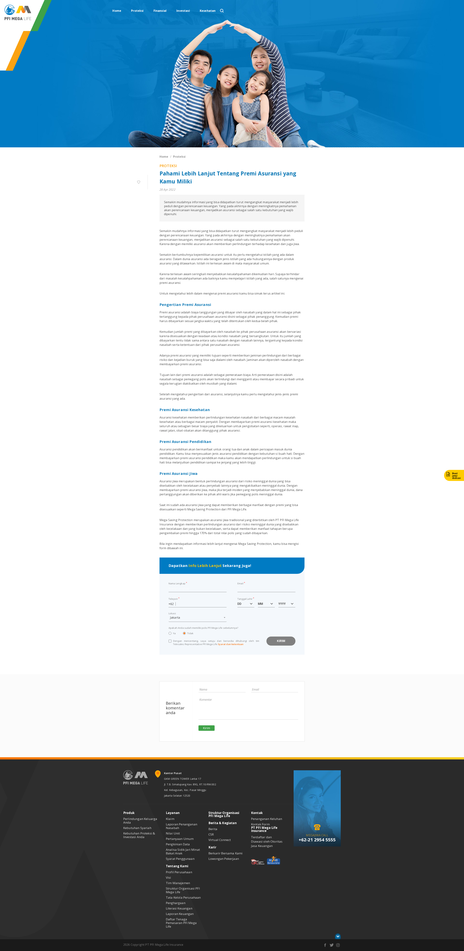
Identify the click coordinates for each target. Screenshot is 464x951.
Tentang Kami (177, 866)
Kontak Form (260, 824)
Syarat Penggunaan (180, 859)
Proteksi (137, 11)
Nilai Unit (173, 833)
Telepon (174, 598)
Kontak (257, 813)
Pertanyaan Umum (180, 839)
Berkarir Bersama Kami (225, 853)
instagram (338, 945)
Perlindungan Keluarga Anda (140, 820)
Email (241, 583)
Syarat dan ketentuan (230, 644)
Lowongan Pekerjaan (223, 859)
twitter (332, 945)
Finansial (160, 11)
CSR (211, 834)
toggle (338, 936)
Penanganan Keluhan (266, 819)
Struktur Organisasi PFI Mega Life (183, 890)
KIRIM (281, 641)
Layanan (173, 813)
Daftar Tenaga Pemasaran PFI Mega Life (181, 923)
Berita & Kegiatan (222, 823)
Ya (174, 633)
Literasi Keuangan (179, 908)
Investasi (183, 11)
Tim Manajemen (178, 883)
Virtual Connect (219, 840)
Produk (128, 813)
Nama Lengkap (178, 583)
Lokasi (172, 613)
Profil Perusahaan (179, 872)
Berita (212, 829)
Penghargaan (175, 903)
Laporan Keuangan (180, 914)
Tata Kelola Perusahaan (183, 897)
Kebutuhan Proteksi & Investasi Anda (139, 835)
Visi (168, 877)
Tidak (190, 633)
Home (116, 11)
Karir (212, 847)
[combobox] (198, 618)
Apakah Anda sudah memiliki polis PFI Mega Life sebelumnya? (203, 627)
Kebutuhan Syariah (137, 828)
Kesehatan (208, 11)
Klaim (170, 819)
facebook (325, 945)
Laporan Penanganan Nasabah (181, 826)
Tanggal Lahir (245, 598)
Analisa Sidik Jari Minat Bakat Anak (183, 851)
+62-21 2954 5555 (317, 840)
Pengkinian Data (178, 844)
